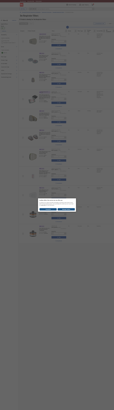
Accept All (48, 209)
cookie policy (43, 205)
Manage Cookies (66, 209)
